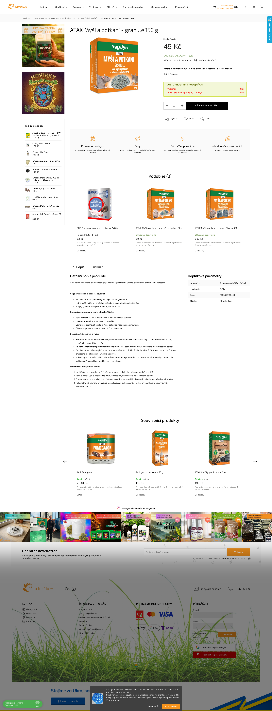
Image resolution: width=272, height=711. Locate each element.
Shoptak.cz (149, 674)
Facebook (66, 589)
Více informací (113, 700)
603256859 (242, 589)
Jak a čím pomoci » (68, 701)
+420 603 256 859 (225, 8)
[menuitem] (44, 7)
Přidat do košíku (207, 105)
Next (256, 461)
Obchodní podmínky (88, 613)
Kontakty (83, 621)
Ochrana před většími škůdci (233, 283)
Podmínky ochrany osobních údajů (94, 617)
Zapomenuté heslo (200, 637)
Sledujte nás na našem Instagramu (138, 508)
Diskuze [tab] (97, 267)
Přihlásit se (238, 552)
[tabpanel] (101, 219)
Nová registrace (199, 633)
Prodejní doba (85, 625)
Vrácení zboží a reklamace (91, 629)
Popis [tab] (80, 267)
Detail (138, 494)
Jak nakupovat (85, 609)
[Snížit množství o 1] (167, 105)
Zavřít (240, 128)
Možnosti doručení (207, 60)
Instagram (74, 589)
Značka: (169, 39)
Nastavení (153, 706)
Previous (65, 461)
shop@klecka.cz (226, 5)
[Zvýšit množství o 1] (182, 105)
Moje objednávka (86, 633)
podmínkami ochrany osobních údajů (234, 558)
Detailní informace (171, 74)
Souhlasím (172, 706)
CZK (236, 7)
